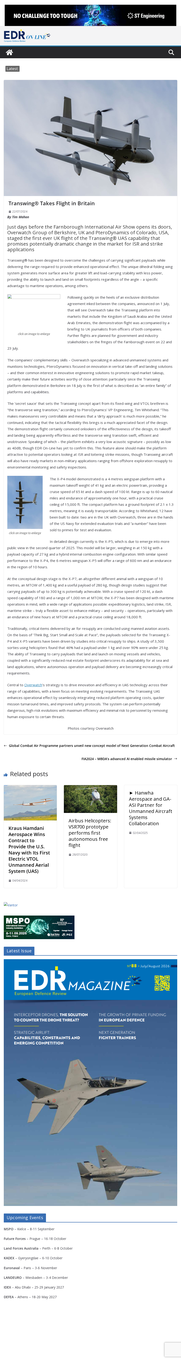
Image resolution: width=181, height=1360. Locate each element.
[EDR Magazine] (9, 52)
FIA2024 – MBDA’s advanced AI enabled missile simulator (127, 759)
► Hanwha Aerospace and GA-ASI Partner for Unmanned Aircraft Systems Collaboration (150, 808)
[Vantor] (11, 905)
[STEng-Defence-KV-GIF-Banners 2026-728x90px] (90, 15)
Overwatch (33, 684)
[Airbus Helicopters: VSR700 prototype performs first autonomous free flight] (90, 788)
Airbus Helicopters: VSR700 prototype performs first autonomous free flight (90, 832)
